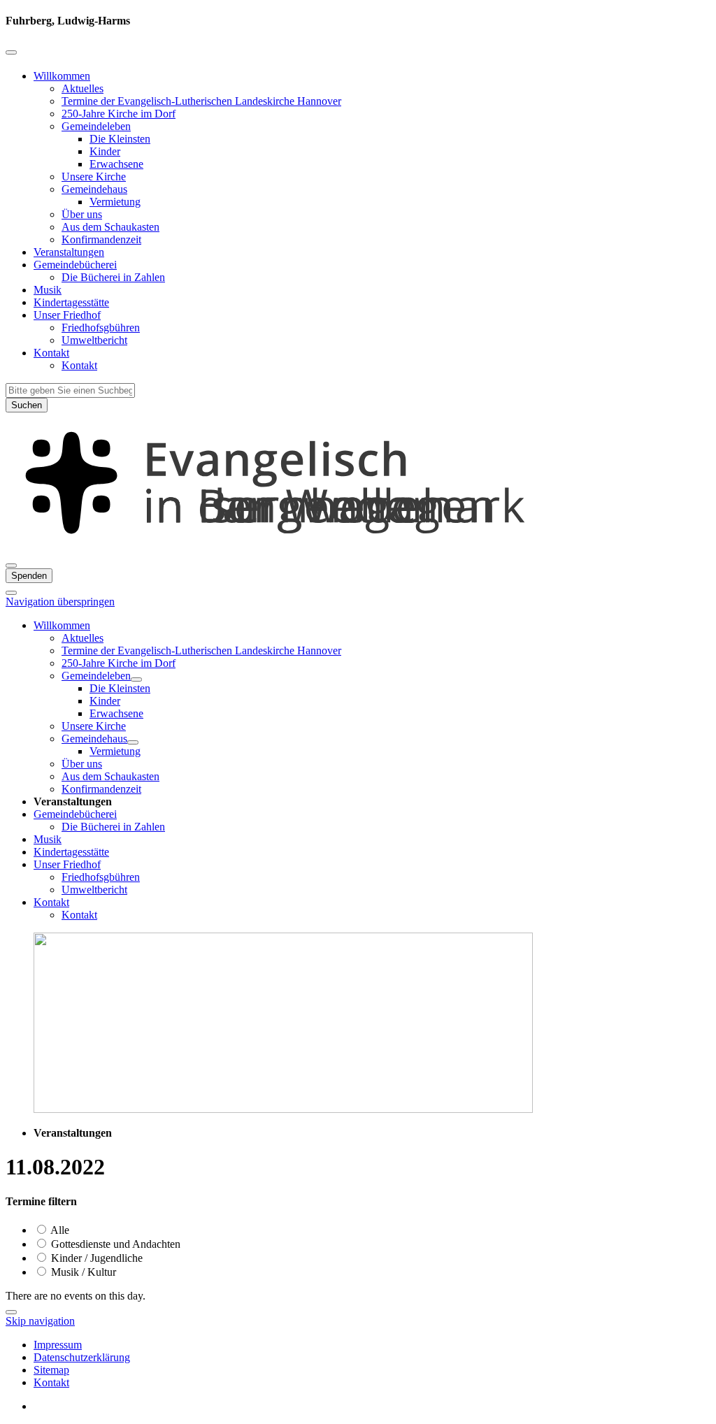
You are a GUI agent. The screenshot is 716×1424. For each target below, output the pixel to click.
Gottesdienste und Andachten (114, 1244)
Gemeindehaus (94, 189)
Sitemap (51, 1370)
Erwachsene (116, 164)
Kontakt (51, 353)
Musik (48, 290)
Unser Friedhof (67, 315)
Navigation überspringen (60, 601)
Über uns (82, 214)
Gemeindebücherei (75, 265)
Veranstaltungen (69, 252)
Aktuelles (82, 88)
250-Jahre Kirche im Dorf (119, 114)
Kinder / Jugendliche (95, 1258)
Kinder (105, 151)
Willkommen (62, 76)
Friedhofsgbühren (101, 327)
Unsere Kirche (94, 176)
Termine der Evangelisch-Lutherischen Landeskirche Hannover (201, 101)
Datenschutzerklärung (82, 1357)
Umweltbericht (94, 340)
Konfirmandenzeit (101, 239)
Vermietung (115, 202)
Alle (58, 1230)
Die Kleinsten (120, 139)
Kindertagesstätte (71, 302)
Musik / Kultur (82, 1272)
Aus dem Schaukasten (110, 227)
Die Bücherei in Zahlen (113, 277)
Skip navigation (40, 1321)
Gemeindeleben (96, 126)
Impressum (58, 1345)
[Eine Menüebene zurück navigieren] (11, 52)
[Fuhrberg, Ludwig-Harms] (358, 549)
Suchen (26, 405)
